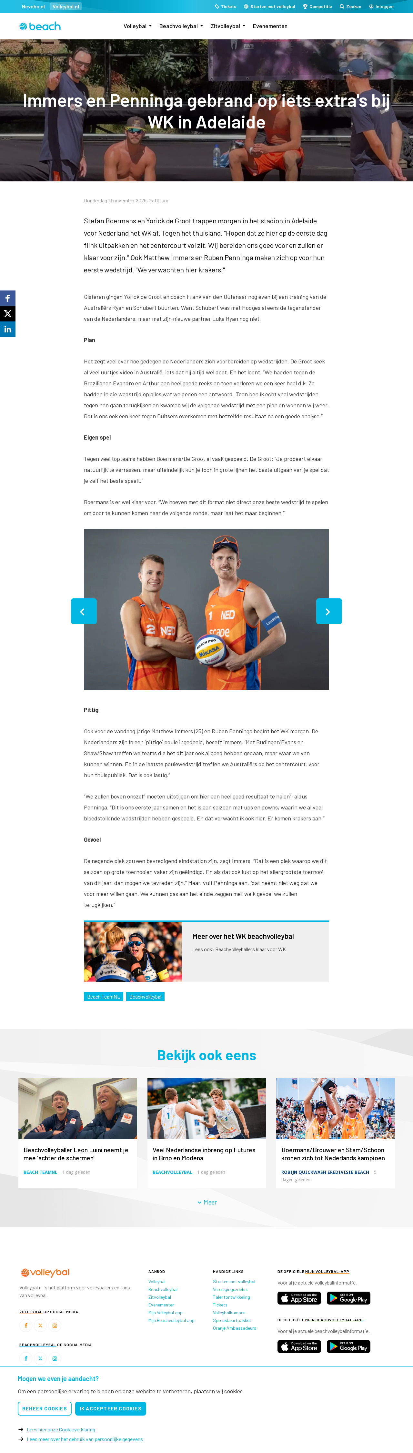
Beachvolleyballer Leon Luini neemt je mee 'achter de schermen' (76, 1154)
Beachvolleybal (178, 25)
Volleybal (135, 25)
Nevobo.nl (33, 6)
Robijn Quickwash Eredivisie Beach (325, 1172)
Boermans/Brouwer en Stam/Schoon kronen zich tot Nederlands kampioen (333, 1154)
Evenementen (270, 25)
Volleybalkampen (229, 1312)
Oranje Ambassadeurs (234, 1328)
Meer (209, 1202)
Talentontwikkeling (231, 1297)
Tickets (220, 1304)
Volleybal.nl (66, 6)
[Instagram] (54, 1325)
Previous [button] (84, 611)
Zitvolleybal (225, 25)
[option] (206, 611)
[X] (40, 1325)
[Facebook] (25, 1325)
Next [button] (329, 611)
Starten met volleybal (234, 1281)
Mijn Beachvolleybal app (171, 1320)
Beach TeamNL (103, 996)
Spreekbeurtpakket (232, 1320)
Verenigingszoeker (230, 1289)
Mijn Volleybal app (165, 1312)
